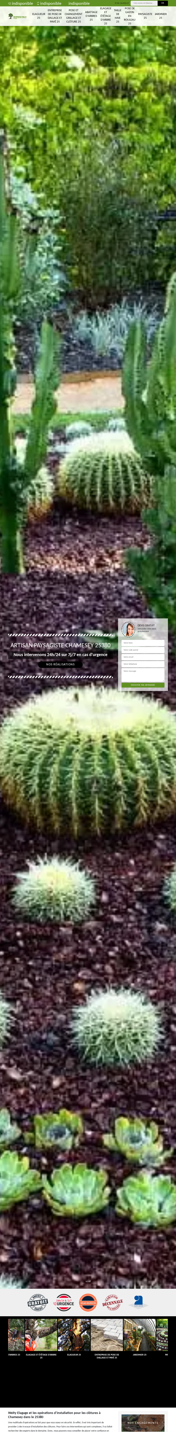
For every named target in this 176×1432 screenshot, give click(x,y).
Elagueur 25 (38, 16)
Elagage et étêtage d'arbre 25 (105, 16)
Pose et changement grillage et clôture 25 (73, 16)
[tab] (88, 716)
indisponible (22, 4)
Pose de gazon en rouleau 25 (129, 16)
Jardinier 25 (161, 16)
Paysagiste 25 (145, 16)
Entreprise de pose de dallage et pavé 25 (55, 16)
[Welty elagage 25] (17, 16)
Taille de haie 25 (117, 16)
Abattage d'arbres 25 (91, 16)
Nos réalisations (60, 664)
